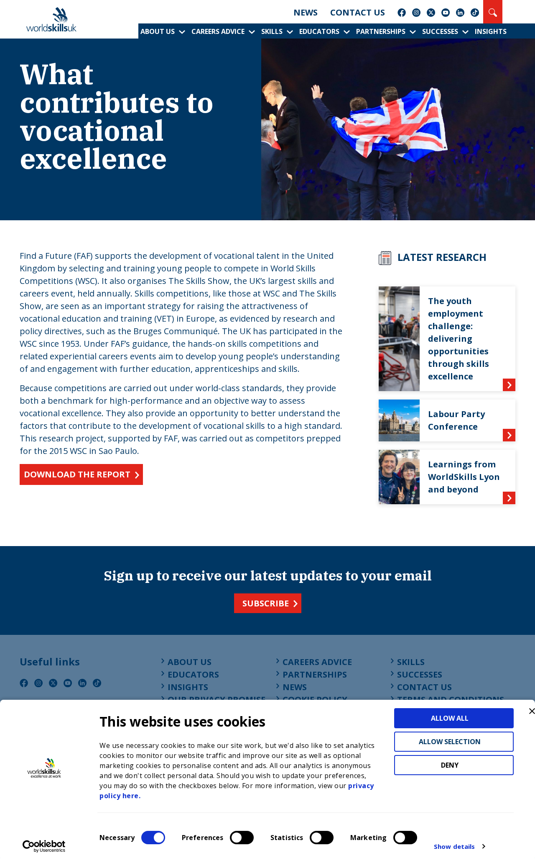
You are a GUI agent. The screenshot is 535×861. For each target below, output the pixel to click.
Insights (491, 31)
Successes (440, 31)
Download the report (77, 474)
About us (157, 31)
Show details (454, 846)
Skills (272, 31)
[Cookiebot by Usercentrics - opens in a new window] (44, 846)
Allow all (450, 718)
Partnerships (380, 31)
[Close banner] (532, 711)
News (305, 12)
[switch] (242, 837)
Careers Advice (218, 31)
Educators (319, 31)
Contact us (357, 12)
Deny (450, 765)
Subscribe (265, 603)
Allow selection (450, 741)
